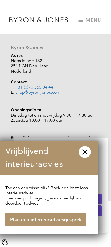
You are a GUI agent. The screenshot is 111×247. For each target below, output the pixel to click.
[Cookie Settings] (5, 242)
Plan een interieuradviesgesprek (46, 219)
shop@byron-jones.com (37, 92)
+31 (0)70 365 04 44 (34, 87)
